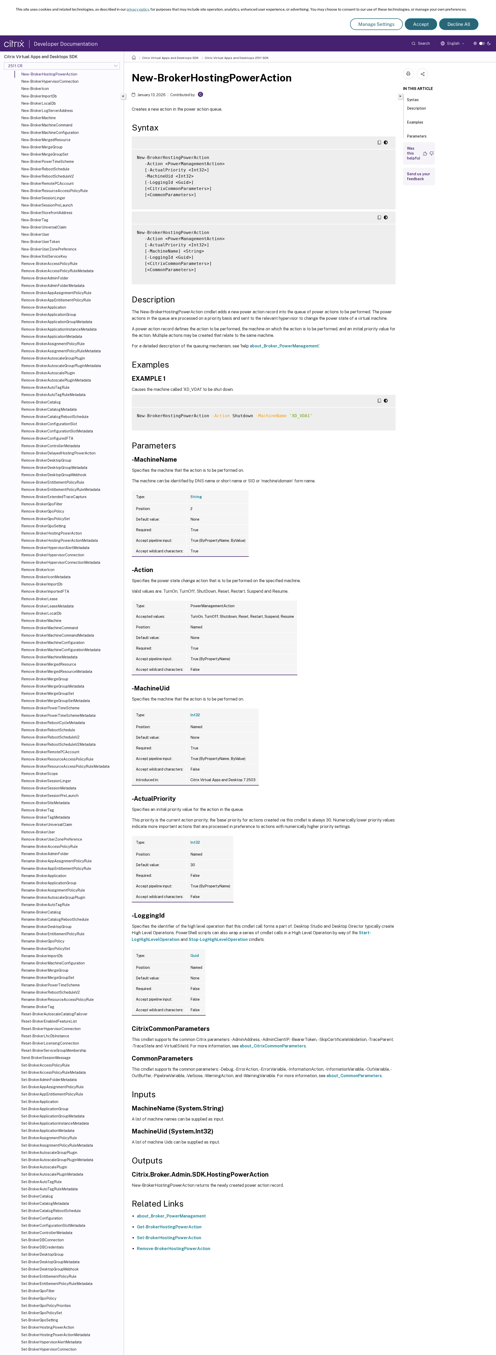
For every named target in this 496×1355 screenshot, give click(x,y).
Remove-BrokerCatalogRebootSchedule (55, 417)
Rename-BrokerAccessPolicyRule (49, 846)
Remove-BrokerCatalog (41, 402)
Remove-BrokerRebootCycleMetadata (53, 723)
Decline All (458, 24)
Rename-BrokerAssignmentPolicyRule (53, 890)
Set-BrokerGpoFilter (38, 1291)
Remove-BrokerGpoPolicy (42, 511)
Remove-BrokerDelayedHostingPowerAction (58, 453)
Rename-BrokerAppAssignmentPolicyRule (56, 861)
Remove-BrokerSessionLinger (46, 781)
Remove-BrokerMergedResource (48, 664)
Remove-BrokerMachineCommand (49, 628)
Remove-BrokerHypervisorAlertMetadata (55, 548)
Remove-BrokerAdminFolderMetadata (52, 286)
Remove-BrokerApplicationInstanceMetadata (59, 329)
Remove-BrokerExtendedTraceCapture (54, 497)
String (196, 497)
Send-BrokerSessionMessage (46, 1058)
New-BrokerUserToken (40, 242)
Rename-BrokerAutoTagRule (45, 905)
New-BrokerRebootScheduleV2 (47, 176)
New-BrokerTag (34, 220)
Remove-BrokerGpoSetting (43, 526)
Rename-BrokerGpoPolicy (42, 941)
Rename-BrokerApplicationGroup (48, 883)
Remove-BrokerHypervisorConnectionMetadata (60, 562)
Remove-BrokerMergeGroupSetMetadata (55, 701)
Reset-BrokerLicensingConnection (50, 1043)
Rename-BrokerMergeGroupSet (47, 978)
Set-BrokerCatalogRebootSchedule (51, 1211)
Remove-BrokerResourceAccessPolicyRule (57, 759)
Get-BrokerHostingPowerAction (169, 1226)
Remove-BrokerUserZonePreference (51, 839)
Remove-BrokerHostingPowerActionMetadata (59, 540)
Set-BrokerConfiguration (42, 1218)
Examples (415, 122)
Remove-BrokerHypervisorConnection (52, 555)
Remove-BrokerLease (39, 599)
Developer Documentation (66, 44)
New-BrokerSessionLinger (43, 198)
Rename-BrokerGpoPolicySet (45, 949)
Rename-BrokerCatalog (41, 912)
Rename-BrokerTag (37, 1007)
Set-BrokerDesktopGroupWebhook (50, 1269)
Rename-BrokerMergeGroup (44, 970)
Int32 (195, 715)
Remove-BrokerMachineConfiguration (52, 643)
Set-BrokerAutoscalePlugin (44, 1167)
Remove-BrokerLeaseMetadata (47, 606)
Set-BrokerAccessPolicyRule (45, 1065)
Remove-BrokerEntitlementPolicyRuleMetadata (60, 490)
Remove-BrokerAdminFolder (44, 278)
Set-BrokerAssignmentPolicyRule (49, 1138)
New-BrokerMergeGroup (42, 147)
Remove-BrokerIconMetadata (46, 577)
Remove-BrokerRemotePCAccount (50, 752)
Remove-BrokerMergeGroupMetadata (52, 686)
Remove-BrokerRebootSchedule (48, 730)
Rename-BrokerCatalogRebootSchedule (55, 919)
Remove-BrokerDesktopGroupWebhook (54, 475)
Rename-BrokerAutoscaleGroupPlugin (53, 897)
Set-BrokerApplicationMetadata (47, 1131)
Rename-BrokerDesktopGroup (46, 927)
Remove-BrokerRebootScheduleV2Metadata (58, 744)
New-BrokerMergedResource (46, 140)
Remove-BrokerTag (37, 810)
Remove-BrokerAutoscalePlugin (48, 373)
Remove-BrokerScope (39, 774)
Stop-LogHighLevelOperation (218, 939)
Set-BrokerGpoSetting (39, 1320)
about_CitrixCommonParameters (273, 1046)
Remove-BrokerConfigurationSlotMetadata (57, 431)
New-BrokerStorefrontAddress (46, 213)
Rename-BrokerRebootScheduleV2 (50, 992)
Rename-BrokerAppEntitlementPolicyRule (56, 868)
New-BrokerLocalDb (38, 103)
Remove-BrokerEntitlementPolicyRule (52, 482)
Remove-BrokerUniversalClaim (46, 825)
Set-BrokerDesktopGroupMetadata (50, 1262)
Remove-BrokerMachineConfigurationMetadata (60, 650)
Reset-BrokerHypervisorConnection (51, 1029)
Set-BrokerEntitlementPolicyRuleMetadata (56, 1284)
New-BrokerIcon (35, 89)
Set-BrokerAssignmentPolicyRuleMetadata (57, 1145)
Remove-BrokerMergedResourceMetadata (56, 671)
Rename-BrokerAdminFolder (45, 854)
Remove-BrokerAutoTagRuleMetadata (53, 395)
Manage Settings (376, 24)
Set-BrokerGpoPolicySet (41, 1313)
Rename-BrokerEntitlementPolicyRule (52, 934)
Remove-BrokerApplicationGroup (48, 315)
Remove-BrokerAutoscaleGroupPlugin (53, 358)
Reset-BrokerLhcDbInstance (45, 1036)
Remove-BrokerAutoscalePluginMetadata (56, 380)
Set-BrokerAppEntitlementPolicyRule (52, 1094)
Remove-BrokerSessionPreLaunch (50, 796)
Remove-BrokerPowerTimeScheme (50, 708)
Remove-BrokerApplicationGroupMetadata (56, 322)
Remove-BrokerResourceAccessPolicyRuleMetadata (65, 766)
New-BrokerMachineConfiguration (50, 133)
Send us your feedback (418, 176)
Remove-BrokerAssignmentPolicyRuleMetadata (61, 351)
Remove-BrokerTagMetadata (45, 817)
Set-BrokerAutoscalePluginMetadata (52, 1174)
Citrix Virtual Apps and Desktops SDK (170, 58)
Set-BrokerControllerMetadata (46, 1233)
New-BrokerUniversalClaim (43, 227)
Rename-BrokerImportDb (42, 956)
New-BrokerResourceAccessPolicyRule (54, 191)
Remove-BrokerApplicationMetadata (51, 336)
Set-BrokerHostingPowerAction (47, 1327)
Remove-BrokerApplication (43, 307)
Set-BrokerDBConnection (42, 1240)
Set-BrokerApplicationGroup (44, 1109)
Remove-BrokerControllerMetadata (50, 446)
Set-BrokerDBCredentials (42, 1247)
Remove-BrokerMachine (41, 621)
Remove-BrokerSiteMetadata (45, 803)
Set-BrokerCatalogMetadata (45, 1203)
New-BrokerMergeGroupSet (44, 154)
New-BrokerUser (35, 234)
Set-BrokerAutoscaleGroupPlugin (49, 1153)
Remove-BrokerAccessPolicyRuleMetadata (57, 271)
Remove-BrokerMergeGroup (44, 679)
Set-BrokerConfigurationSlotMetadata (53, 1225)
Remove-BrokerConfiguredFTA (47, 438)
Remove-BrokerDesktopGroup (46, 460)
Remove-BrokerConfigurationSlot (49, 424)
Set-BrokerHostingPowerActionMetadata (55, 1335)
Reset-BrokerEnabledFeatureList (49, 1021)
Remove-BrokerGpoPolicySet (45, 519)
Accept (421, 24)
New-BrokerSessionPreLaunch (47, 205)
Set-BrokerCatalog (37, 1196)
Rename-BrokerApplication (43, 876)
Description (416, 108)
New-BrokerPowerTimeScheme (47, 161)
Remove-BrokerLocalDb (41, 613)
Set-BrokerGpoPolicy (38, 1298)
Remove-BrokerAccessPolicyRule (49, 264)
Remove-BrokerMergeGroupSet (47, 693)
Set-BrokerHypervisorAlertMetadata (51, 1342)
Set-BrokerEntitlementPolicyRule (48, 1276)
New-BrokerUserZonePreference (48, 249)
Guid (194, 956)
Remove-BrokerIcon (38, 570)
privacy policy (138, 9)
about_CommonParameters (354, 1075)
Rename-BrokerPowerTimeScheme (50, 985)
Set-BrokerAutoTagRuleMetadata (49, 1189)
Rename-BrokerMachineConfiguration (53, 963)
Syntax (413, 100)
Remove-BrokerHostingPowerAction (51, 533)
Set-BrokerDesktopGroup (42, 1254)
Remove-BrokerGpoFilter (42, 504)
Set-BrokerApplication (39, 1102)
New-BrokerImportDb (39, 96)
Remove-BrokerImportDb (42, 584)
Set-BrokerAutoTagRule (41, 1182)
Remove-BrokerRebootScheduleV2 (50, 737)
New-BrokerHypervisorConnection (50, 81)
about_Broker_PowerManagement (284, 346)
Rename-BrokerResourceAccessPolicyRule (57, 1000)
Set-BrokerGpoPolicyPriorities (46, 1306)
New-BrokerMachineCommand (46, 125)
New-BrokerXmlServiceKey (44, 256)
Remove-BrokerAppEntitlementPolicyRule (56, 300)
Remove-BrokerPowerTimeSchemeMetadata (58, 715)
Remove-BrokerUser (38, 832)
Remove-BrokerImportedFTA (45, 591)
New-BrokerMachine (38, 118)
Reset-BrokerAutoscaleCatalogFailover (54, 1014)
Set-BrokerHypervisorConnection (48, 1349)
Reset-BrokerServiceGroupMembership (53, 1050)
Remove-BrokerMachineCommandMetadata (57, 635)
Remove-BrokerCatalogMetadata (49, 409)
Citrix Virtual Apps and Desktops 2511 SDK (237, 58)
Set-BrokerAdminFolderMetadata (49, 1080)
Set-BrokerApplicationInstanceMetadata (55, 1123)
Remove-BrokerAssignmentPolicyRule (53, 344)
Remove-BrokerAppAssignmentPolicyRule (56, 293)
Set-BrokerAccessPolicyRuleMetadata (53, 1072)
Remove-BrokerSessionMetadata (48, 788)
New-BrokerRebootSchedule (45, 169)
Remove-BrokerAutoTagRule (45, 387)
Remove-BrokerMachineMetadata (49, 657)
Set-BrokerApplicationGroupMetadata (52, 1116)
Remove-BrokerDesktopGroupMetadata (54, 468)
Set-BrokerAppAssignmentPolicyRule (52, 1087)
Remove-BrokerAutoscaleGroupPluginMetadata (61, 366)
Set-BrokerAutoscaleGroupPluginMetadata (57, 1160)
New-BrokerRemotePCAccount (47, 183)
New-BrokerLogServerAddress (47, 111)
